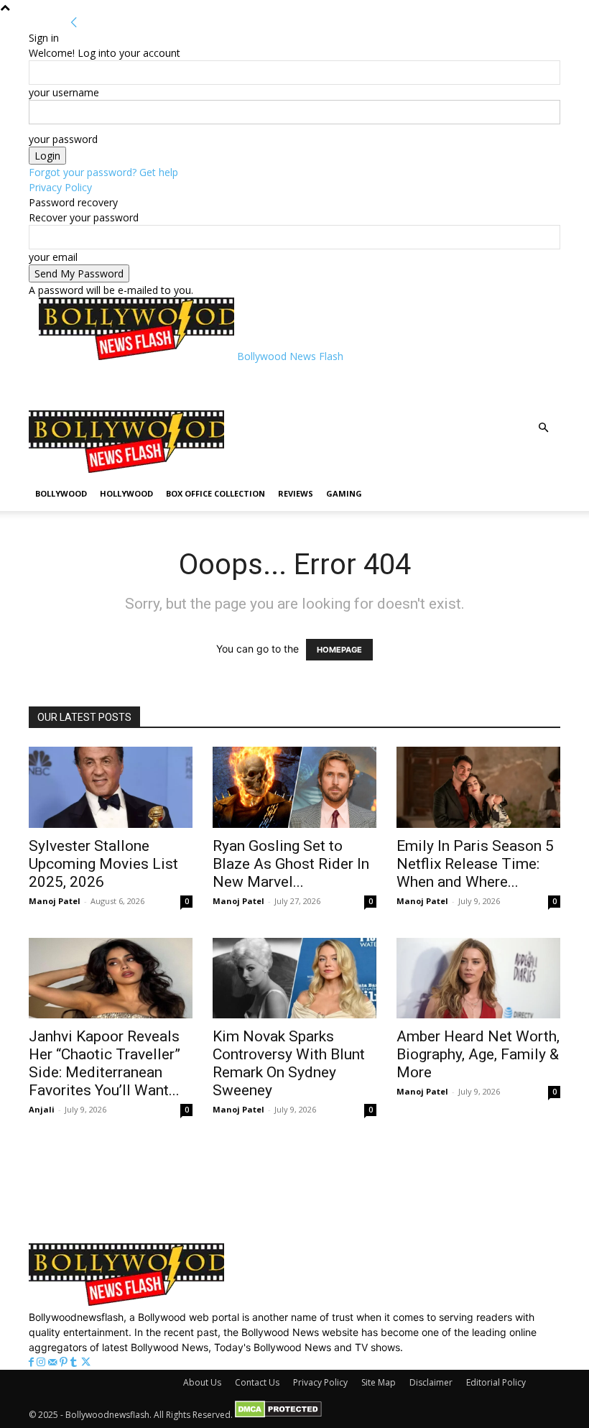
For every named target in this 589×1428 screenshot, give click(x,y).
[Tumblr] (75, 1362)
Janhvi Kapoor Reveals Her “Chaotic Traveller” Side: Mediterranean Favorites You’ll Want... (104, 1063)
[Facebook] (33, 1362)
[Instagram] (42, 1362)
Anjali (42, 1109)
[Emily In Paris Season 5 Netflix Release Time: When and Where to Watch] (478, 787)
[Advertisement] (207, 385)
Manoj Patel (54, 900)
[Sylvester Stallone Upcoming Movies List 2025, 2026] (111, 787)
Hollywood (126, 493)
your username (64, 92)
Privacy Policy (60, 187)
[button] (543, 428)
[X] (86, 1362)
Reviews (295, 493)
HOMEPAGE (339, 650)
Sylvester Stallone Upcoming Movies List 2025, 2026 (103, 863)
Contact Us (257, 1382)
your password (63, 139)
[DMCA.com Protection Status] (278, 1415)
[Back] (74, 22)
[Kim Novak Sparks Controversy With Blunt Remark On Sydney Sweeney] (294, 978)
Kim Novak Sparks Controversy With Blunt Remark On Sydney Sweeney (289, 1063)
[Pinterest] (65, 1362)
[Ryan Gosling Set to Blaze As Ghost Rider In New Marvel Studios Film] (294, 787)
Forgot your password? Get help (103, 172)
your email (53, 257)
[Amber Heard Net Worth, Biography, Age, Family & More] (478, 978)
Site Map (378, 1382)
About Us (202, 1382)
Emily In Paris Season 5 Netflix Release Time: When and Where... (475, 863)
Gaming (344, 493)
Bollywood (61, 493)
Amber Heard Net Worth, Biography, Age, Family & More (478, 1054)
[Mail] (54, 1362)
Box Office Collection (215, 493)
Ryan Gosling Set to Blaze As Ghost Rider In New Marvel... (291, 863)
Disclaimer (431, 1382)
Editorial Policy (496, 1382)
